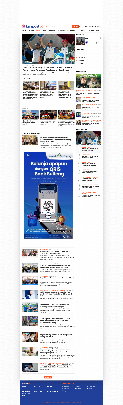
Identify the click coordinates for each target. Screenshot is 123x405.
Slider (81, 63)
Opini (93, 97)
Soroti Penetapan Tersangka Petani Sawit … (91, 116)
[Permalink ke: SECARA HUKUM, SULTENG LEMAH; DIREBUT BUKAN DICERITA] (48, 114)
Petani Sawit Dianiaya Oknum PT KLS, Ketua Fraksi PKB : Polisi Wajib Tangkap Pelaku (56, 366)
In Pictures (84, 89)
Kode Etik (37, 386)
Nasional (95, 184)
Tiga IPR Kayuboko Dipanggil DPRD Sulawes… (91, 195)
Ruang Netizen (97, 120)
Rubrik (91, 90)
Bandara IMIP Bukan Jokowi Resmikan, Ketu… (90, 123)
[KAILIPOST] (34, 26)
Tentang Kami (26, 391)
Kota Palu (82, 52)
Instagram (66, 388)
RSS (65, 391)
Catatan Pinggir (87, 97)
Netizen (90, 120)
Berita (41, 290)
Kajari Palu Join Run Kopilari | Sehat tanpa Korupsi (28, 122)
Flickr (90, 388)
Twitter (78, 386)
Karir (23, 389)
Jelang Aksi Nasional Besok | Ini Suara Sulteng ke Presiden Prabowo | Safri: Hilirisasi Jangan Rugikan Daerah (30, 96)
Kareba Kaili (89, 177)
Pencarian (76, 26)
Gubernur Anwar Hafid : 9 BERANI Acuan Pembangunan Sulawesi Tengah (54, 306)
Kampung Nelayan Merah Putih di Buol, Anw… (90, 156)
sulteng (81, 61)
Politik (87, 90)
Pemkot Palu (83, 55)
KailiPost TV (47, 290)
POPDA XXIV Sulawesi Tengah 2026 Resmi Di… (89, 164)
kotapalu (82, 58)
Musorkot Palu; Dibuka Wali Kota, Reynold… (90, 108)
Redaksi (49, 386)
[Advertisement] (61, 11)
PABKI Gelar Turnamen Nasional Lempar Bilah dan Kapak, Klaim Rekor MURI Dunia (66, 123)
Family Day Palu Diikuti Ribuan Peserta (89, 179)
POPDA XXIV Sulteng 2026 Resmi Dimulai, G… (90, 149)
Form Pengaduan (52, 391)
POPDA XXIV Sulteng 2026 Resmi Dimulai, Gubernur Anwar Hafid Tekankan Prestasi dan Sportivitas (47, 69)
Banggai (42, 363)
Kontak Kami (38, 391)
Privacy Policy (39, 389)
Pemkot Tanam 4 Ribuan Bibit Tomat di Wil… (89, 171)
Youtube (78, 388)
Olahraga (85, 104)
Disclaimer (50, 389)
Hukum (78, 89)
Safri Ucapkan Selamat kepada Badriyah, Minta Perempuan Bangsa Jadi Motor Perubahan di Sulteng (55, 321)
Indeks (24, 386)
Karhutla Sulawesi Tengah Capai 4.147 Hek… (90, 186)
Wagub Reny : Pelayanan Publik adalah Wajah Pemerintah (57, 279)
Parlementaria (44, 136)
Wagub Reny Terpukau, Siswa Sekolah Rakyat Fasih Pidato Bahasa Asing (47, 95)
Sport (94, 104)
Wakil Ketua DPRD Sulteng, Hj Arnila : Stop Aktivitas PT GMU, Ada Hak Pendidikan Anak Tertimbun (56, 294)
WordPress (92, 386)
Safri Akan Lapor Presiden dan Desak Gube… (87, 93)
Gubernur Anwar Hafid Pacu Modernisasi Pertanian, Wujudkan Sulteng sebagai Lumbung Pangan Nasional (55, 351)
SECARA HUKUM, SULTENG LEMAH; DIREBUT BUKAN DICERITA (48, 122)
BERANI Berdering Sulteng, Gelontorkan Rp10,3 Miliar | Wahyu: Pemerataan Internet (64, 95)
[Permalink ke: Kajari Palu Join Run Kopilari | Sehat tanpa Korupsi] (30, 114)
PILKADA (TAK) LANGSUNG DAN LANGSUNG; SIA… (90, 101)
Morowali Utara (91, 111)
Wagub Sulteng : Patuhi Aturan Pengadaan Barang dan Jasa (56, 336)
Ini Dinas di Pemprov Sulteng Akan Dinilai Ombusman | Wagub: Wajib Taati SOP (55, 266)
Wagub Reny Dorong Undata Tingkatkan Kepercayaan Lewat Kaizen (55, 252)
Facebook (66, 386)
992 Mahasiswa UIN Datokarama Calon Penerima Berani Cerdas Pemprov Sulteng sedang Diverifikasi (55, 140)
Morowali (53, 290)
